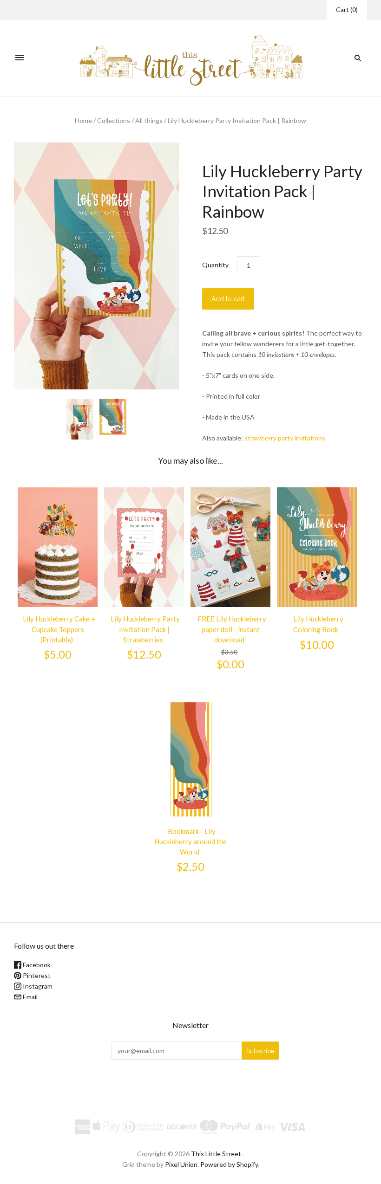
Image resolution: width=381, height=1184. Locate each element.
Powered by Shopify (229, 1164)
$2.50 (190, 866)
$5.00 (58, 654)
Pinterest (36, 975)
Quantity (215, 265)
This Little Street (216, 1154)
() (347, 9)
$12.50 (144, 654)
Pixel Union (181, 1164)
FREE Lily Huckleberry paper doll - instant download (231, 629)
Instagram (37, 986)
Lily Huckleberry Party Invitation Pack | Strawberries (145, 629)
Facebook (36, 965)
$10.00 (317, 644)
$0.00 (230, 664)
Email (29, 997)
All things (149, 120)
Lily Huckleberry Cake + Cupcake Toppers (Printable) (59, 629)
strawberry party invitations (284, 438)
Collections (113, 120)
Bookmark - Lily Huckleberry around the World (190, 841)
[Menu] (19, 58)
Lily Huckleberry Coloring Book (318, 624)
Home (83, 120)
